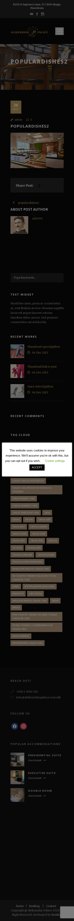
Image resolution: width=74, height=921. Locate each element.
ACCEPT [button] (37, 467)
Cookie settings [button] (55, 460)
